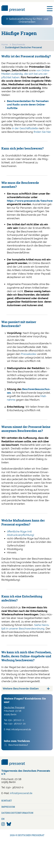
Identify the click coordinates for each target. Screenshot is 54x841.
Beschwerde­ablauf (18, 745)
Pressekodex (28, 353)
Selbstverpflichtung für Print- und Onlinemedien (28, 20)
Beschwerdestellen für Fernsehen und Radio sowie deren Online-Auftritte (28, 105)
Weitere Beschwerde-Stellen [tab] (21, 688)
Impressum (8, 806)
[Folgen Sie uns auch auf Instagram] (3, 824)
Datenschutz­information (17, 812)
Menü (50, 8)
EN (2, 818)
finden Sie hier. (42, 131)
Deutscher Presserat (14, 707)
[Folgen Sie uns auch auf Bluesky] (9, 824)
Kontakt (6, 800)
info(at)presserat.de (21, 793)
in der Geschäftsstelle (24, 128)
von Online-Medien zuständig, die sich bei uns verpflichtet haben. (25, 74)
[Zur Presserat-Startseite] (13, 10)
